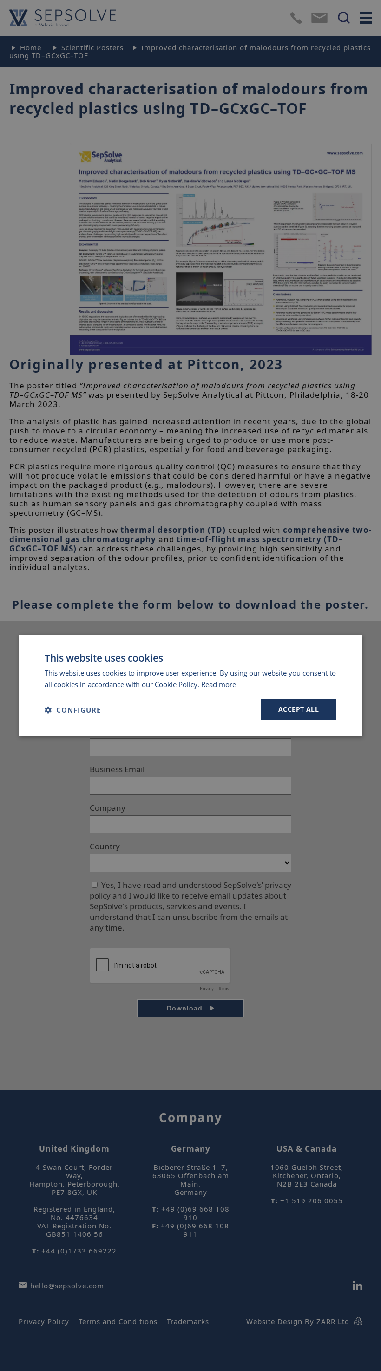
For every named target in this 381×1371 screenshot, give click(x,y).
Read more (218, 684)
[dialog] (190, 685)
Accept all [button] (298, 709)
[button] (73, 709)
